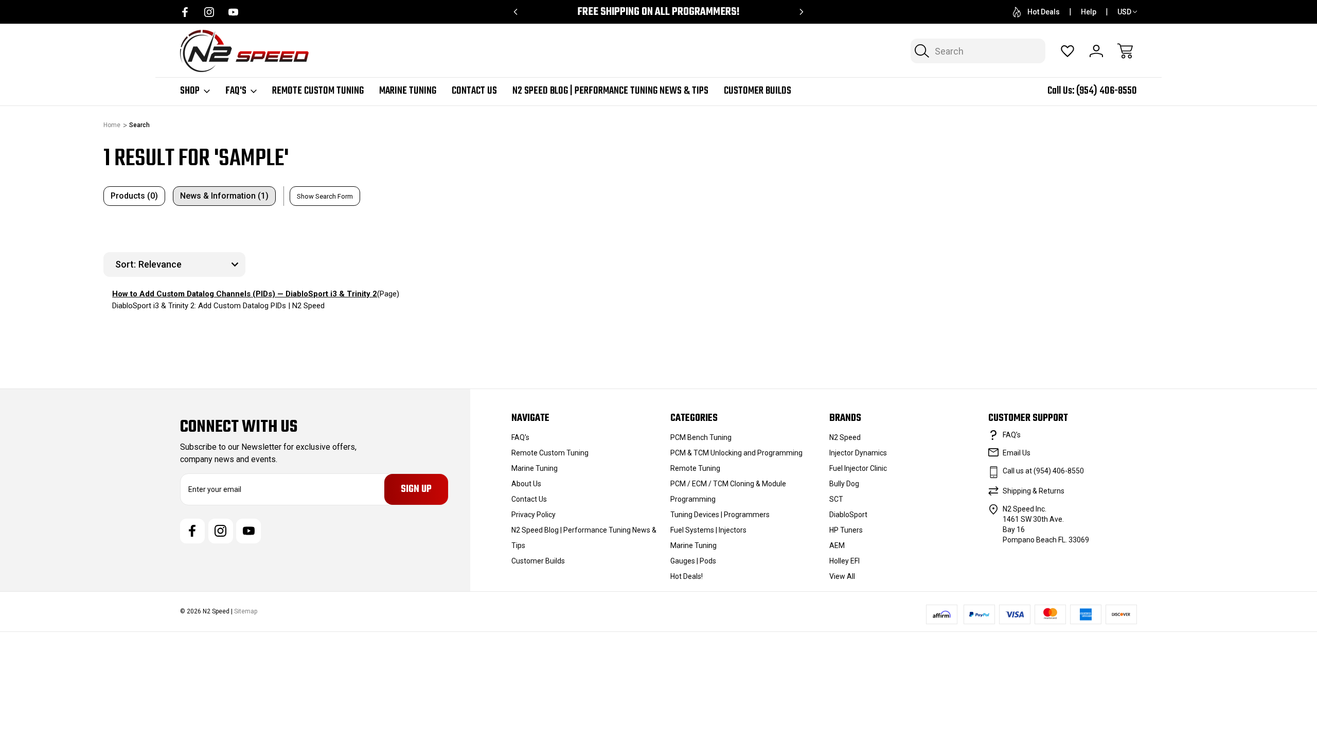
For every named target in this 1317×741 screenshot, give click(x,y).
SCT (836, 499)
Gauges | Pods (693, 561)
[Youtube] (233, 12)
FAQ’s (1012, 435)
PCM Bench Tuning (701, 437)
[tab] (134, 196)
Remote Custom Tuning (318, 91)
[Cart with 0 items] (1125, 51)
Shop (190, 91)
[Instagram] (209, 12)
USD (1124, 12)
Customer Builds (757, 91)
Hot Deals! (686, 576)
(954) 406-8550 (1106, 91)
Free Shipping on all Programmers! (658, 12)
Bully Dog (844, 484)
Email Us (1016, 453)
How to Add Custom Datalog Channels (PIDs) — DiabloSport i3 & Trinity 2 (244, 293)
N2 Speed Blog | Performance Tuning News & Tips (610, 91)
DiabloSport (848, 514)
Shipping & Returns (1033, 491)
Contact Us (474, 91)
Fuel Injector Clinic (858, 468)
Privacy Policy (533, 514)
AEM (837, 545)
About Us (526, 484)
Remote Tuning (695, 468)
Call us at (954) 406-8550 (1043, 471)
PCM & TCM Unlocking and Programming (736, 453)
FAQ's (235, 91)
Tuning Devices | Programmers (720, 514)
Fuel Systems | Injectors (708, 530)
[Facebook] (185, 12)
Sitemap (245, 611)
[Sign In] (1096, 51)
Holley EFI (844, 561)
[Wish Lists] (1067, 51)
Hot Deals (1043, 12)
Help (1088, 12)
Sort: (125, 264)
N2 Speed (845, 437)
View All (842, 576)
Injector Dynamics (858, 453)
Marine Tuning (407, 91)
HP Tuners (846, 530)
